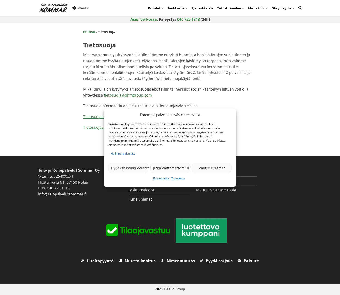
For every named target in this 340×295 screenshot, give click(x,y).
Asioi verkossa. (144, 19)
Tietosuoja (178, 179)
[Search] (300, 7)
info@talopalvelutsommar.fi (62, 194)
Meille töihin (257, 8)
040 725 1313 (188, 19)
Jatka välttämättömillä (171, 168)
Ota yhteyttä (281, 8)
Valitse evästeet (212, 168)
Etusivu (89, 32)
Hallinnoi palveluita (123, 153)
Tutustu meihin (229, 8)
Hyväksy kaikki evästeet (129, 168)
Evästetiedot (161, 179)
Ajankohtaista (202, 8)
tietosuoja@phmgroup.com (128, 95)
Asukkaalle (176, 8)
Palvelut (154, 8)
